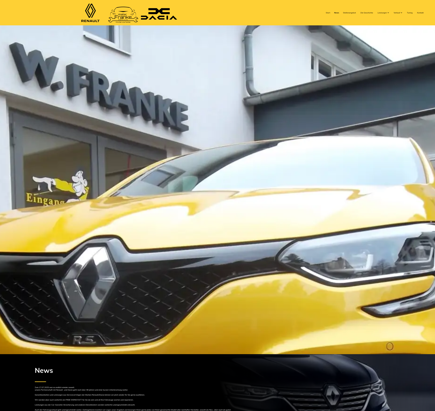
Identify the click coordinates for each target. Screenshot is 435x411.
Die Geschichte (366, 13)
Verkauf (397, 13)
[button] (383, 12)
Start (328, 13)
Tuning (410, 13)
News (336, 13)
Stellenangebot (349, 13)
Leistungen (382, 13)
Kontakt (420, 13)
